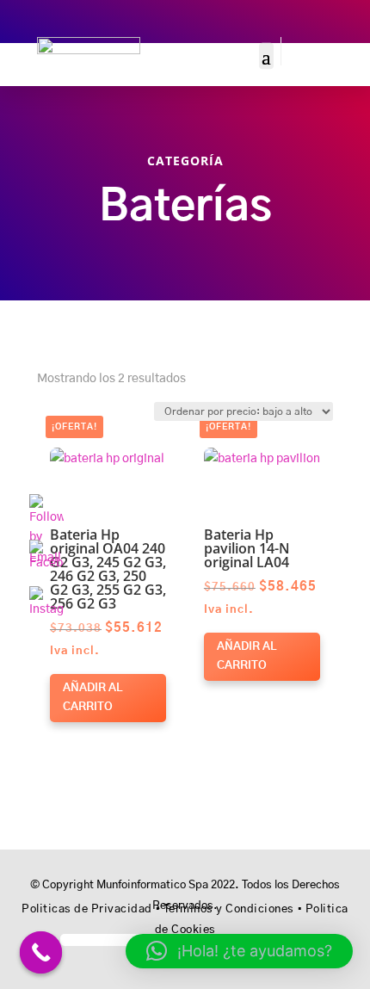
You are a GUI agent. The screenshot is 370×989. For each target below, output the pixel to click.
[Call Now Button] (41, 952)
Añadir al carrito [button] (92, 698)
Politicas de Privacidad (87, 909)
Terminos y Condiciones (228, 909)
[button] (99, 462)
